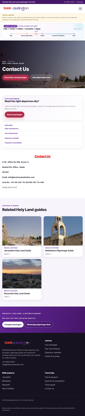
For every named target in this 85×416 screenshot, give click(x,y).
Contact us (49, 388)
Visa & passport (51, 377)
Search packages (14, 114)
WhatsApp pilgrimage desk (39, 324)
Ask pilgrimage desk (41, 77)
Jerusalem (6, 377)
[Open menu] (80, 8)
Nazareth (6, 385)
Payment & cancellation (13, 143)
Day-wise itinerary (52, 349)
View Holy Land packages (15, 77)
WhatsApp (79, 2)
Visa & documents (11, 133)
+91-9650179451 (69, 2)
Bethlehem (6, 381)
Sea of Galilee (8, 388)
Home (4, 61)
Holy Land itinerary (11, 128)
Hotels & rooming (52, 356)
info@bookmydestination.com (13, 364)
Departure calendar (12, 138)
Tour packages (51, 345)
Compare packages (12, 324)
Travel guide (50, 385)
